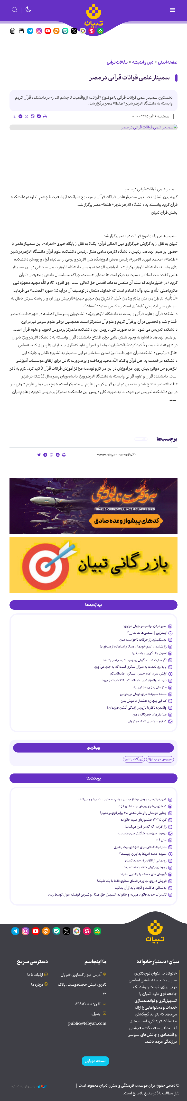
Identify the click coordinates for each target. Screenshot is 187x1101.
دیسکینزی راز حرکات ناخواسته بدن (143, 639)
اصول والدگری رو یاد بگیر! (149, 653)
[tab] (93, 605)
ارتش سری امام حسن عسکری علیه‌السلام (138, 673)
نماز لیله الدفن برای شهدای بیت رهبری (140, 847)
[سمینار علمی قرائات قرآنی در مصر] (93, 127)
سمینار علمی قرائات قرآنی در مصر (130, 78)
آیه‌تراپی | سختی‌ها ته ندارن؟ (147, 633)
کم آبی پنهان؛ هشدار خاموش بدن (144, 701)
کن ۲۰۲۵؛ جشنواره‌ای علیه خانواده (144, 819)
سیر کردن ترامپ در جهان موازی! (145, 626)
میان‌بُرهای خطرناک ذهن (149, 714)
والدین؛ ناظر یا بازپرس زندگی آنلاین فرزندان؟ (137, 707)
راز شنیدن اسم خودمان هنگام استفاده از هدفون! (133, 646)
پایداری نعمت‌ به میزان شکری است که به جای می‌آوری (130, 666)
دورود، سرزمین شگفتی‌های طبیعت (142, 833)
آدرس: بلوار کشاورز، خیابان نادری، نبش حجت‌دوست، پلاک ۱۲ (82, 985)
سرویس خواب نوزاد (160, 759)
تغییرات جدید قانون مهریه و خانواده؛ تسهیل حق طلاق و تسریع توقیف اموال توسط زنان (107, 894)
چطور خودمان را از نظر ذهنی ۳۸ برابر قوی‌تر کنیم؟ (133, 813)
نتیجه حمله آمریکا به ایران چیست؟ (143, 854)
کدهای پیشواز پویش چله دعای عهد (143, 806)
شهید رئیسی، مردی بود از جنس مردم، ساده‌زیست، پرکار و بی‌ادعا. (122, 799)
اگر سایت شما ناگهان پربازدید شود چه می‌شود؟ (135, 660)
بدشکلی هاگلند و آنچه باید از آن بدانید (141, 887)
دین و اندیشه (142, 62)
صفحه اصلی (168, 62)
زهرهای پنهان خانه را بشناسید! (145, 867)
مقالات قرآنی (117, 62)
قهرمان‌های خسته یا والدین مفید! (144, 874)
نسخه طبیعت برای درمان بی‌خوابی (143, 694)
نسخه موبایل (95, 1061)
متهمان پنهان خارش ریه (150, 687)
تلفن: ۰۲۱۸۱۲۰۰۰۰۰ (88, 1004)
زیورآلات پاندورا (133, 759)
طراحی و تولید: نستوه (24, 1086)
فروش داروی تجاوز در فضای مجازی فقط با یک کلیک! (132, 881)
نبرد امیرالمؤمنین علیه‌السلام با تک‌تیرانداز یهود (134, 680)
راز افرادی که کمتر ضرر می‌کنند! (146, 826)
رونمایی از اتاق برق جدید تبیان (146, 860)
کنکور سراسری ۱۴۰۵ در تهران (147, 721)
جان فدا (161, 840)
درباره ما (37, 985)
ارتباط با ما (35, 975)
